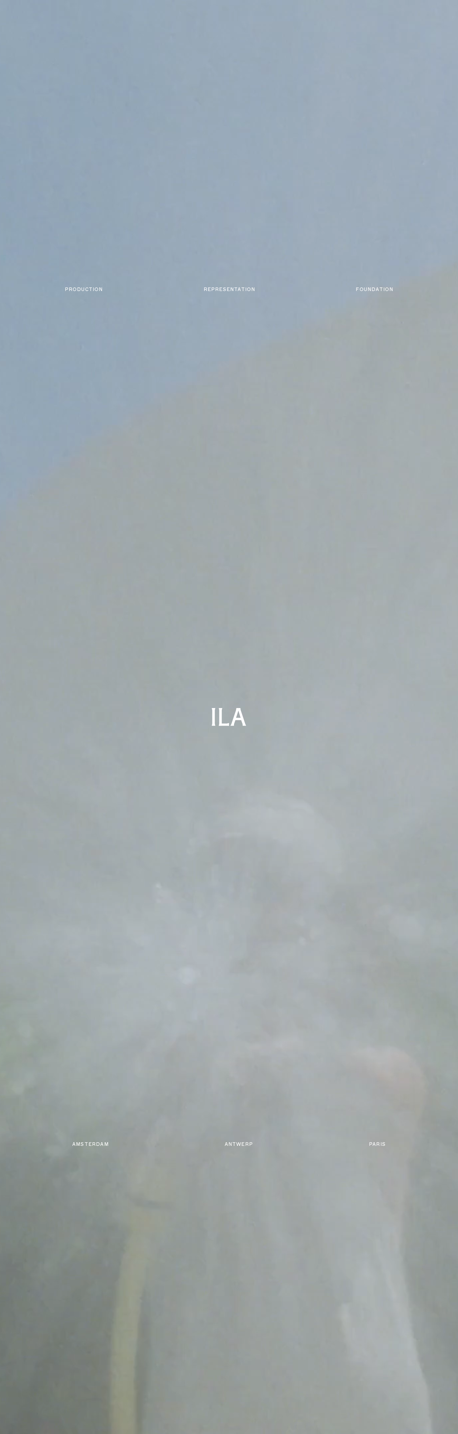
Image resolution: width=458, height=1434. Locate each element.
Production (84, 289)
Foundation (374, 289)
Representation (229, 289)
